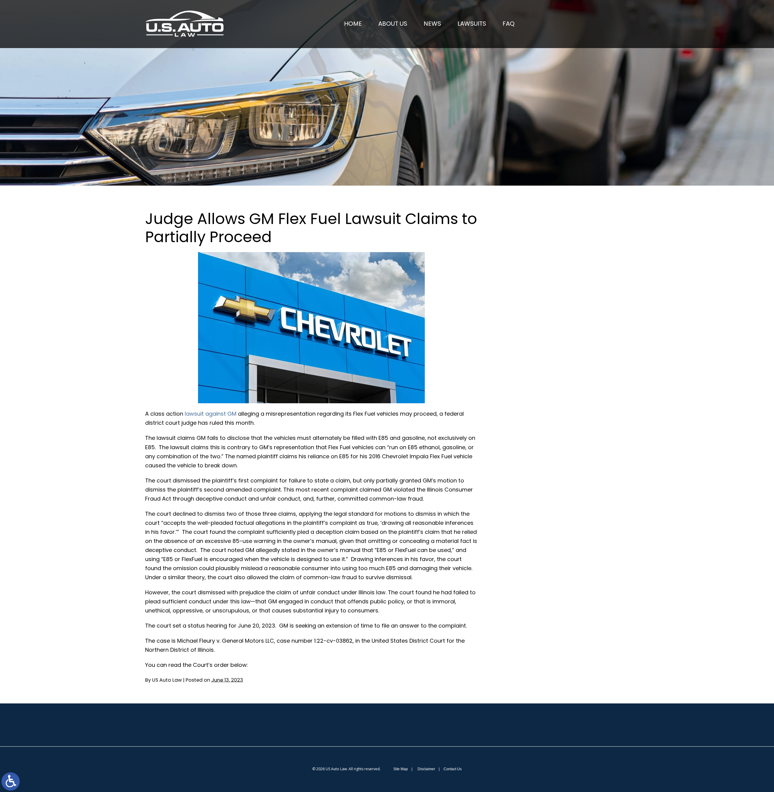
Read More (533, 268)
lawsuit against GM (210, 413)
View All (537, 415)
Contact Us (453, 769)
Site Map (400, 769)
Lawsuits (471, 23)
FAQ (508, 23)
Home (353, 23)
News (432, 23)
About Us (392, 23)
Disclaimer (426, 769)
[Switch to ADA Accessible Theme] (11, 781)
